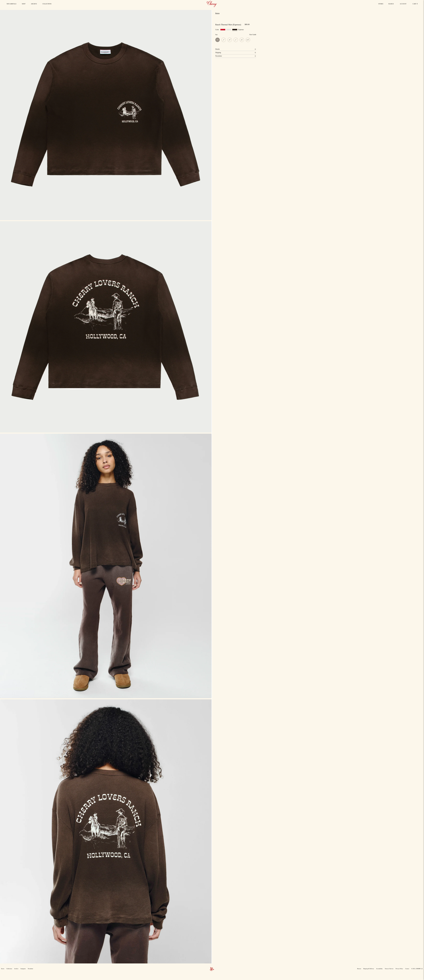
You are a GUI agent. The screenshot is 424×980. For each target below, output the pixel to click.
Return (217, 13)
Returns (359, 968)
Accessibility (379, 968)
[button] (47, 4)
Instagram (23, 968)
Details (217, 49)
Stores (380, 4)
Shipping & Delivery (368, 968)
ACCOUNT (403, 4)
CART (415, 4)
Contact (407, 968)
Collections (9, 968)
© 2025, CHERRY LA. (417, 968)
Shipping (218, 52)
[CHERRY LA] (212, 4)
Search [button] (391, 4)
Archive (16, 968)
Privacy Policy (399, 968)
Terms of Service (389, 968)
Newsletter (218, 56)
